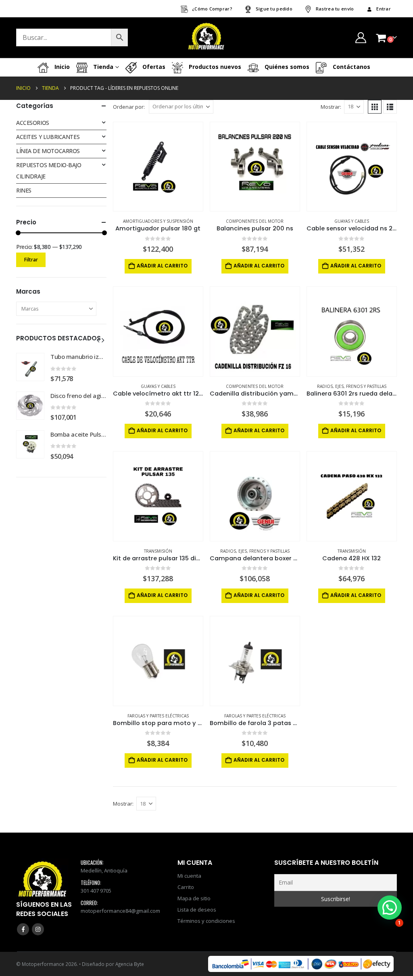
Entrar (383, 9)
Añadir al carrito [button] (162, 265)
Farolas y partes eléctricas (158, 716)
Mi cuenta (189, 875)
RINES (23, 190)
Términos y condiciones (206, 920)
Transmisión (158, 551)
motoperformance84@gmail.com (120, 910)
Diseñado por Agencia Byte (113, 964)
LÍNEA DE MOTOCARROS (48, 151)
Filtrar (31, 259)
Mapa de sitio (194, 898)
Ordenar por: (129, 106)
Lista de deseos (196, 909)
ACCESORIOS (32, 122)
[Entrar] (360, 37)
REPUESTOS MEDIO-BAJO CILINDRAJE (48, 170)
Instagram (38, 929)
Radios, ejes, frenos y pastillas (351, 386)
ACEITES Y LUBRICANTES (47, 137)
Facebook (23, 929)
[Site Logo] (206, 37)
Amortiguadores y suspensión (158, 221)
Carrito (185, 887)
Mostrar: (331, 106)
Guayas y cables (351, 221)
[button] (375, 107)
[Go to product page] (158, 166)
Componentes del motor (255, 221)
